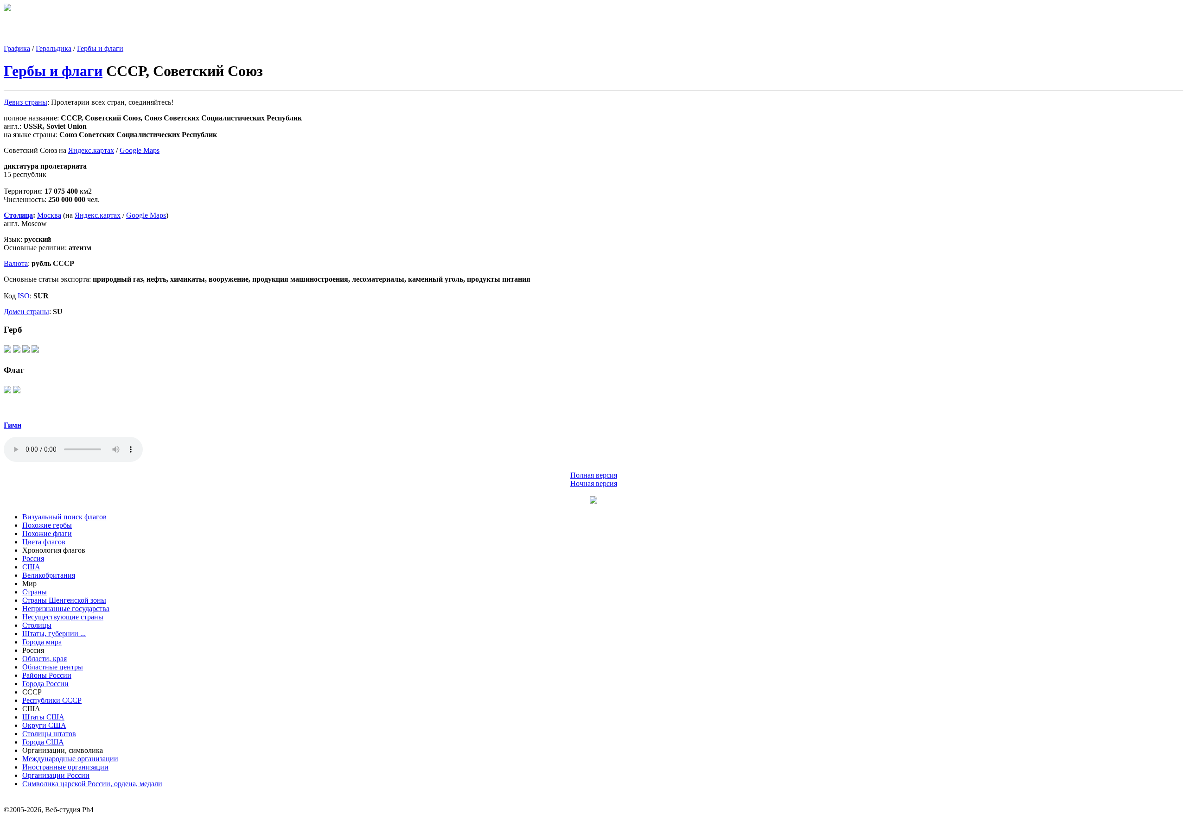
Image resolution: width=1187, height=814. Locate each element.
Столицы (36, 625)
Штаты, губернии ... (54, 633)
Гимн (12, 425)
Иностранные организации (65, 767)
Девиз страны (25, 102)
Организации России (55, 775)
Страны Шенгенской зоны (64, 600)
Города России (45, 684)
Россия (33, 558)
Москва (49, 215)
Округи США (44, 725)
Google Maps (140, 150)
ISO (24, 296)
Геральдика (53, 48)
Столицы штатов (49, 734)
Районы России (46, 675)
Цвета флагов (43, 542)
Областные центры (52, 667)
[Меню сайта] (593, 501)
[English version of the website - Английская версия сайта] (7, 9)
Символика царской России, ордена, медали (92, 784)
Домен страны (26, 312)
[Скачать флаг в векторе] (7, 393)
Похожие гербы (47, 525)
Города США (43, 742)
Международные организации (70, 759)
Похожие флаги (47, 533)
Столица (18, 215)
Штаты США (43, 717)
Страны (34, 592)
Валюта (16, 263)
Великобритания (48, 575)
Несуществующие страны (62, 617)
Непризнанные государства (65, 608)
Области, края (44, 659)
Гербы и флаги (100, 48)
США (31, 567)
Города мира (42, 642)
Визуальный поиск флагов (64, 517)
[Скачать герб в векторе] (7, 352)
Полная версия (593, 475)
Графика (17, 48)
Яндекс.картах (91, 150)
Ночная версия (593, 483)
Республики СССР (52, 700)
